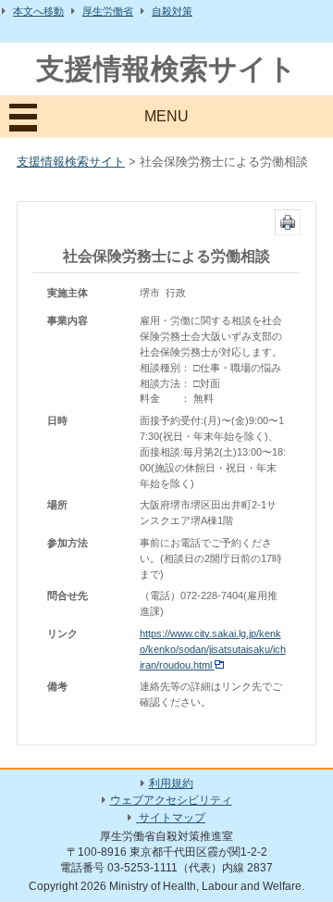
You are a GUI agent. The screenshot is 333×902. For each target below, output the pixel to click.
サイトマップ (170, 817)
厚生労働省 (107, 11)
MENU (166, 116)
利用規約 (171, 783)
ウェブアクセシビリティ (171, 800)
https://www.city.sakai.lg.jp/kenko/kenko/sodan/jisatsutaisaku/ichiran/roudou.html (213, 649)
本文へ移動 (38, 11)
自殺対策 (172, 11)
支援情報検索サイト (166, 69)
